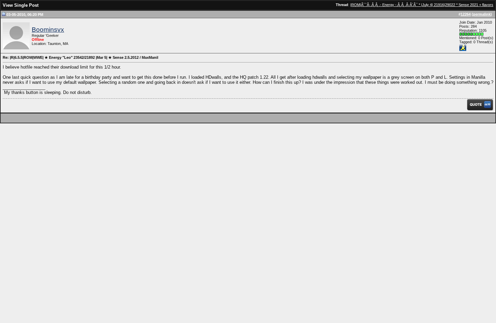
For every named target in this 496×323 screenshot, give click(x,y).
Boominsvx (48, 29)
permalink (482, 14)
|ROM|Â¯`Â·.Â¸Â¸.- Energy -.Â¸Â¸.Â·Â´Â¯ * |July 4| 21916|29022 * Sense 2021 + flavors (421, 5)
